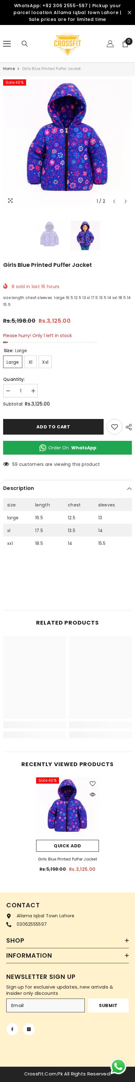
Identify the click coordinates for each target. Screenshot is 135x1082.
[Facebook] (12, 1029)
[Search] (25, 43)
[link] (34, 724)
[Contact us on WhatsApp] (118, 1066)
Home (9, 68)
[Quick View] (92, 794)
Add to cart (53, 427)
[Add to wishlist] (114, 427)
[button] (114, 201)
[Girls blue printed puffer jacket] (67, 808)
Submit (108, 1005)
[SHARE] (127, 427)
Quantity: (14, 379)
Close (129, 12)
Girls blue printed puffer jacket (67, 859)
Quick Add (67, 846)
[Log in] (110, 43)
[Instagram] (29, 1029)
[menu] (7, 43)
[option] (67, 143)
